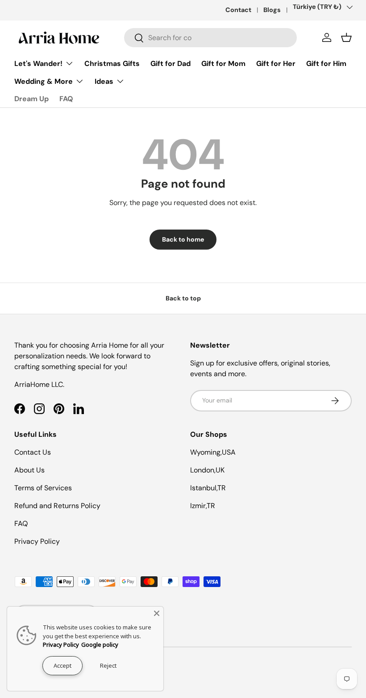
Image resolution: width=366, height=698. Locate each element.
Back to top (183, 298)
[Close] (156, 613)
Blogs (272, 10)
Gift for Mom (223, 63)
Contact (238, 10)
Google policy (99, 645)
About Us (29, 470)
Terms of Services (43, 488)
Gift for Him (326, 63)
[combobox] (210, 37)
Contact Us (32, 452)
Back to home (183, 239)
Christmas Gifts (112, 63)
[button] (346, 37)
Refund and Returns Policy (57, 505)
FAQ (66, 98)
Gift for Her (275, 63)
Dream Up (31, 98)
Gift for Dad (170, 63)
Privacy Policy (37, 541)
